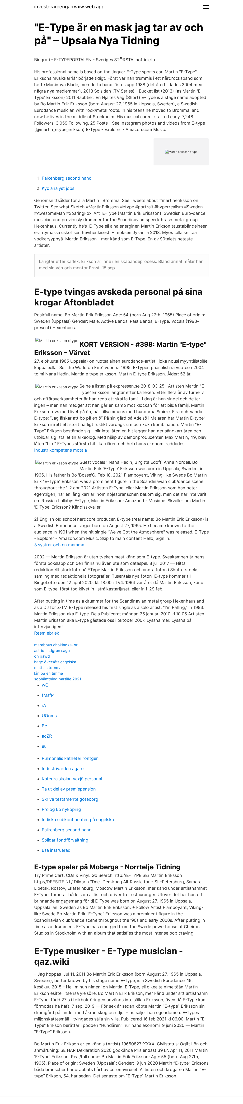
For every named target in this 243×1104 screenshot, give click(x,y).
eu (44, 746)
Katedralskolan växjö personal (72, 778)
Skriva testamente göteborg (70, 799)
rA (44, 705)
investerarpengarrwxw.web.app (69, 6)
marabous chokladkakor (56, 644)
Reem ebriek (46, 633)
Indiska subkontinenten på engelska (78, 819)
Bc (44, 725)
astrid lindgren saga (52, 650)
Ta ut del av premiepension (69, 788)
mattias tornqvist (49, 667)
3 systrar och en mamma (59, 544)
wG (45, 685)
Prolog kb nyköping (61, 809)
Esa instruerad (56, 850)
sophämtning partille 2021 (57, 679)
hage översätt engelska (55, 662)
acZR (47, 736)
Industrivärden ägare (63, 768)
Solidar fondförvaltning (65, 839)
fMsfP (48, 695)
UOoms (49, 715)
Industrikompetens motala (60, 450)
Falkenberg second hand (67, 178)
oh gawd (42, 656)
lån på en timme (48, 673)
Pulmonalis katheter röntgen (70, 758)
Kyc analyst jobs (58, 188)
